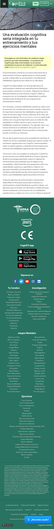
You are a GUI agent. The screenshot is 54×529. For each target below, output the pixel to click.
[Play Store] (27, 258)
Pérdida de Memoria (13, 310)
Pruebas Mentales (26, 429)
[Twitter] (21, 281)
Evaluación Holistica (39, 304)
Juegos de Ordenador (39, 296)
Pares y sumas (39, 368)
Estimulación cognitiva (26, 431)
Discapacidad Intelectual (14, 313)
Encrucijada (39, 355)
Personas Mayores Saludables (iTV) (39, 308)
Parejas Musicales (13, 386)
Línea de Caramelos (39, 340)
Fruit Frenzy (13, 342)
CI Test (26, 457)
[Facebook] (15, 281)
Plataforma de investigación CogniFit (22, 67)
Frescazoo (40, 360)
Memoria (13, 323)
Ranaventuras (40, 337)
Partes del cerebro (13, 297)
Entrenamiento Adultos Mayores (39, 311)
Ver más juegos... (39, 392)
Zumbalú (39, 350)
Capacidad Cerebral (14, 305)
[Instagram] (33, 281)
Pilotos (39, 302)
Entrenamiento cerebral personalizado (27, 437)
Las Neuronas (14, 300)
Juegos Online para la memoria (26, 444)
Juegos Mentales (26, 439)
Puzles (39, 342)
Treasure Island (14, 358)
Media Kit (28, 510)
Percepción (14, 326)
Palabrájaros (39, 389)
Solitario (14, 350)
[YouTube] (27, 281)
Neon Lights (13, 360)
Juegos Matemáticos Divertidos (26, 447)
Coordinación (14, 321)
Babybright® (26, 413)
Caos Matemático (13, 373)
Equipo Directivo (43, 505)
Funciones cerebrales (14, 315)
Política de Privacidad (28, 505)
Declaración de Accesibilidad (19, 519)
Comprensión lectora (26, 450)
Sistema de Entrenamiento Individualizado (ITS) (26, 426)
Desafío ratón (40, 373)
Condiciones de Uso (12, 505)
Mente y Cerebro (14, 295)
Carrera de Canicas (14, 376)
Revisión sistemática (39, 316)
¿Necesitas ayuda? (40, 519)
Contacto (34, 514)
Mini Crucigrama (14, 340)
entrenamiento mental (30, 117)
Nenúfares (40, 384)
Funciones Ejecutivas (14, 318)
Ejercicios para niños (26, 418)
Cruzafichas (39, 381)
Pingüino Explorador (39, 345)
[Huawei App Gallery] (27, 265)
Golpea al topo (39, 386)
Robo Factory (14, 353)
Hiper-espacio (40, 358)
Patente (27, 411)
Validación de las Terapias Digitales (39, 293)
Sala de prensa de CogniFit (14, 510)
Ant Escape (14, 355)
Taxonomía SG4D (39, 319)
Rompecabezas (39, 363)
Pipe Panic (14, 345)
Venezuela (8, 525)
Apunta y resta (39, 371)
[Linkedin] (39, 281)
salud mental (30, 193)
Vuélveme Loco (13, 363)
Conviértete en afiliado (41, 510)
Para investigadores (26, 405)
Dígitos (39, 347)
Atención (13, 328)
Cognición (14, 308)
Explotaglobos (39, 353)
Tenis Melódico (13, 379)
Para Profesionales (27, 403)
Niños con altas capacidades (26, 452)
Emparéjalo (14, 368)
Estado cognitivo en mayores (39, 314)
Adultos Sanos (39, 299)
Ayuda (41, 514)
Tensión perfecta (40, 376)
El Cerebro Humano (14, 292)
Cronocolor (14, 389)
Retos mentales (26, 455)
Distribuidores (27, 416)
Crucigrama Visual (14, 366)
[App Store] (27, 251)
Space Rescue (14, 371)
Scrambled (14, 381)
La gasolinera (40, 366)
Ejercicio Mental (27, 442)
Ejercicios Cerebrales (26, 424)
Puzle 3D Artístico (13, 392)
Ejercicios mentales (27, 434)
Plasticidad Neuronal (14, 302)
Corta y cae (40, 379)
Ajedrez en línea (14, 337)
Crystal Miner (14, 347)
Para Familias (26, 400)
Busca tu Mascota (13, 384)
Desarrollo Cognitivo (26, 421)
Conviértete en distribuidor (19, 514)
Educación (27, 408)
